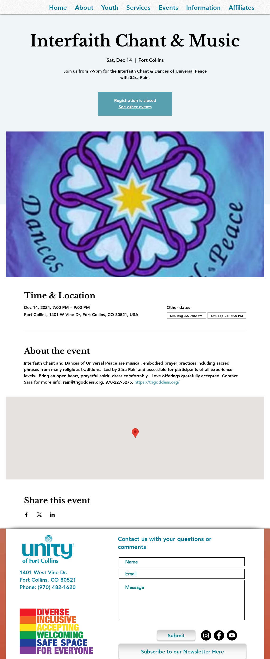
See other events (135, 106)
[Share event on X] (39, 514)
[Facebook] (219, 635)
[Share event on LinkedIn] (52, 514)
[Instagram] (206, 635)
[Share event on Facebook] (26, 514)
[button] (84, 7)
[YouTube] (232, 635)
